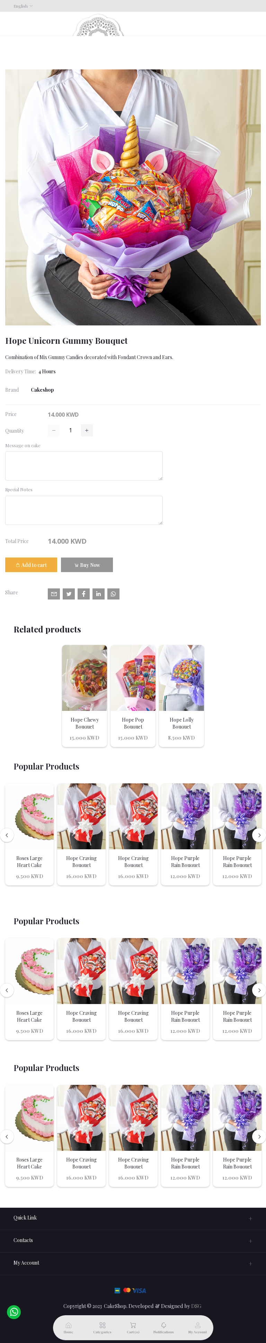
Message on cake (23, 445)
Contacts (23, 1240)
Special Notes (19, 489)
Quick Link (25, 1217)
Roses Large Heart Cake (29, 861)
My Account (26, 1262)
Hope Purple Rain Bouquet (185, 861)
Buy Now (89, 565)
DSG (196, 1305)
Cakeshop (42, 389)
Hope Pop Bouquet (133, 723)
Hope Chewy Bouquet (85, 723)
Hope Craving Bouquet (81, 861)
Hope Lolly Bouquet (182, 723)
